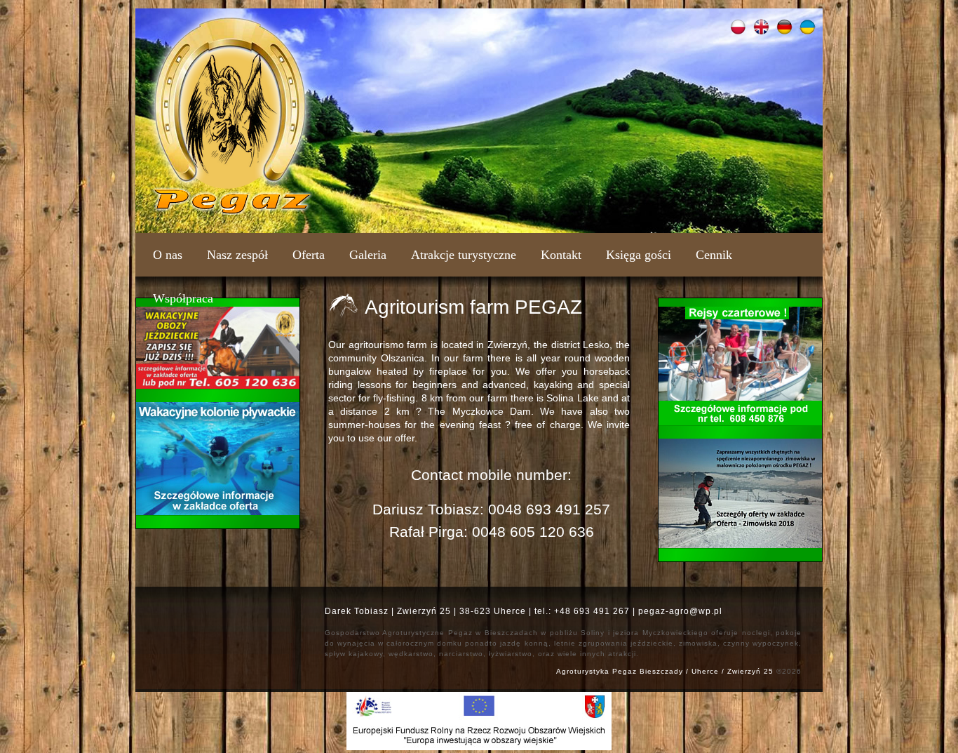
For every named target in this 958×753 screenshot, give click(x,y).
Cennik (714, 255)
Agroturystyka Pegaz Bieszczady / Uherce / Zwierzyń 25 (665, 671)
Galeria (367, 255)
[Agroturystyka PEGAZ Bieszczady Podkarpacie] (230, 212)
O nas (167, 255)
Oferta (308, 255)
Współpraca (183, 298)
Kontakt (561, 255)
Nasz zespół (237, 255)
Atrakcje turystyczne (463, 255)
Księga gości (638, 255)
